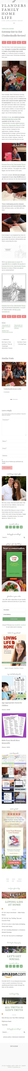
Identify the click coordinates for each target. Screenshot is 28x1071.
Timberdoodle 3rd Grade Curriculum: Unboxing (18, 327)
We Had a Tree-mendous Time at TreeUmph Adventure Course (7, 344)
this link (13, 518)
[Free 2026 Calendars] (8, 761)
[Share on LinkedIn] (19, 42)
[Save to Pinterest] (14, 42)
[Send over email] (24, 42)
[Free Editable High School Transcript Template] (20, 785)
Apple (6, 668)
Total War (4, 1025)
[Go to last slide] (4, 380)
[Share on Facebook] (4, 42)
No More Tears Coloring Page (21, 342)
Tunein (21, 668)
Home (7, 879)
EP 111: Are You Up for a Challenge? (12, 935)
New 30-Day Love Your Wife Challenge (13, 1017)
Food (7, 881)
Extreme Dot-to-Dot (12, 119)
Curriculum (5, 28)
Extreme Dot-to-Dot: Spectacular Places (13, 164)
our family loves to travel (12, 262)
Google (11, 668)
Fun (13, 881)
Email (4, 448)
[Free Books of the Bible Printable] (8, 773)
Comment (5, 419)
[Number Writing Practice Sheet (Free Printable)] (20, 773)
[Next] (24, 380)
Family (20, 879)
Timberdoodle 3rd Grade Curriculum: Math (6, 327)
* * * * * (14, 910)
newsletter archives (20, 625)
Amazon (17, 981)
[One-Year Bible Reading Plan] (20, 798)
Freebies (19, 881)
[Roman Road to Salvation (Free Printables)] (8, 785)
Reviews (11, 28)
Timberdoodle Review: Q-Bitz (12, 389)
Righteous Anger (6, 1021)
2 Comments (6, 392)
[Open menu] (14, 23)
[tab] (12, 399)
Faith (13, 879)
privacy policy (7, 1037)
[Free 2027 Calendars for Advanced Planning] (20, 761)
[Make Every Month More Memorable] (14, 725)
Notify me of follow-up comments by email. (12, 462)
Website (4, 455)
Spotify (16, 668)
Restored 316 (16, 1067)
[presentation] (14, 374)
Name (4, 441)
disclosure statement (18, 1037)
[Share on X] (9, 42)
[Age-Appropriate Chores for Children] (14, 688)
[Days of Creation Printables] (8, 798)
